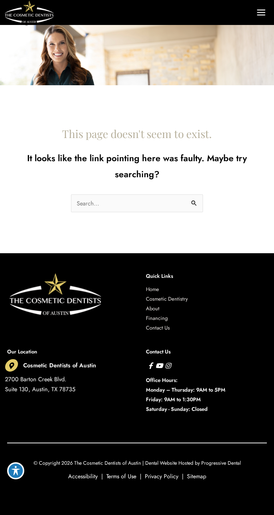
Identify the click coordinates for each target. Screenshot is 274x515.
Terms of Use (121, 476)
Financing (157, 318)
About (152, 308)
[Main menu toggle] (261, 12)
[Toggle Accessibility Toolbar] (15, 470)
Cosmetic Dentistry (167, 298)
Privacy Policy (161, 476)
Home (152, 289)
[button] (210, 12)
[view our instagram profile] (167, 366)
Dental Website (161, 462)
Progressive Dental (221, 462)
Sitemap (196, 476)
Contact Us (158, 327)
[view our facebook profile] (150, 366)
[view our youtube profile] (159, 366)
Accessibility (83, 476)
